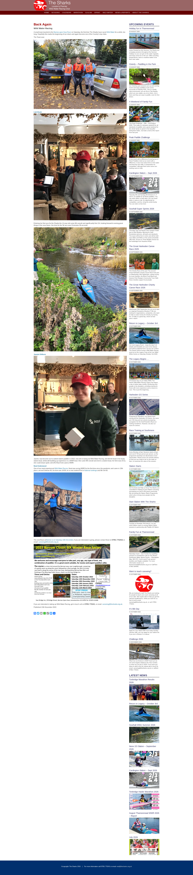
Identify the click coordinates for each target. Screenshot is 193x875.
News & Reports (122, 12)
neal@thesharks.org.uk (124, 866)
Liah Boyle (38, 112)
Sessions (55, 12)
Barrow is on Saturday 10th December (59, 540)
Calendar (66, 12)
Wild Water (108, 12)
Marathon (78, 12)
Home (46, 12)
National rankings (90, 470)
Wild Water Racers (61, 468)
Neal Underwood (40, 466)
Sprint (97, 12)
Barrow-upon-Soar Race (62, 32)
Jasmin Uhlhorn (40, 354)
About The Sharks (140, 12)
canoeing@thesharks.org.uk (48, 542)
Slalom (88, 12)
